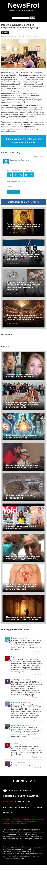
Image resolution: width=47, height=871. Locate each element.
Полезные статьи (19, 824)
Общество (32, 795)
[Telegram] (13, 781)
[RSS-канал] (35, 781)
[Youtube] (18, 781)
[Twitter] (31, 781)
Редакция (6, 819)
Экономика (9, 795)
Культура (5, 32)
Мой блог (8, 812)
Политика (25, 790)
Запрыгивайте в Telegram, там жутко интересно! (25, 141)
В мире (21, 795)
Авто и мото (25, 806)
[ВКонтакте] (22, 781)
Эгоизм (38, 806)
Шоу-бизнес (10, 806)
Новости (13, 790)
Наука (18, 801)
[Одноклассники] (26, 781)
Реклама (16, 819)
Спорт (26, 801)
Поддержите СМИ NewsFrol (24, 202)
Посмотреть (36, 651)
